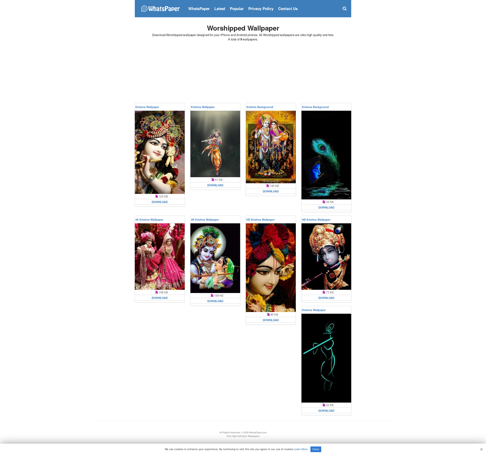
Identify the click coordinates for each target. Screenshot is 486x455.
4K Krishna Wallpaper (149, 219)
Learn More (301, 449)
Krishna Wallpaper (147, 107)
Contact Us (288, 8)
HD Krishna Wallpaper (260, 219)
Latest (219, 8)
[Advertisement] (243, 72)
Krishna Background (259, 107)
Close (315, 449)
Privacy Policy (261, 8)
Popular (237, 8)
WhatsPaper (199, 8)
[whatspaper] (160, 8)
